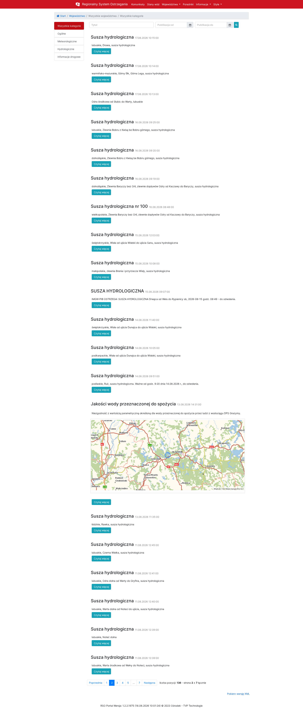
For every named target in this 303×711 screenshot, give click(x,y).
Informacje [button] (202, 4)
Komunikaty (138, 4)
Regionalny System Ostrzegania (105, 4)
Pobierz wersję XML (238, 693)
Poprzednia (95, 682)
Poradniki (188, 4)
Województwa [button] (170, 4)
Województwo (77, 15)
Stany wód (153, 4)
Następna (149, 682)
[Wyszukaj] (236, 25)
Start (62, 15)
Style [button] (216, 4)
